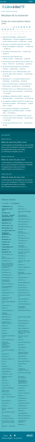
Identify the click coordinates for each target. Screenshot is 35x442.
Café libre (22, 243)
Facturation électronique (22, 377)
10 (18, 27)
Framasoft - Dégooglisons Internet (24, 273)
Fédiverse (5, 354)
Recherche (22, 209)
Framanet (21, 390)
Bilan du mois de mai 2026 (13, 177)
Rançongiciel (6, 400)
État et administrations (8, 257)
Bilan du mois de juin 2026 (13, 160)
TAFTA (21, 340)
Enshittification (23, 323)
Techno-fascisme (24, 393)
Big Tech (21, 235)
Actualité (21, 388)
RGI (4, 364)
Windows (21, 395)
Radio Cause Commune (6, 391)
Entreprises (6, 270)
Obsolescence (7, 394)
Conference (6, 261)
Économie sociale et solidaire (24, 252)
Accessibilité (23, 224)
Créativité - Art (7, 374)
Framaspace (22, 347)
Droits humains (23, 321)
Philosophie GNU (8, 293)
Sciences (21, 258)
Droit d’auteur (7, 254)
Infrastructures (23, 292)
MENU (31, 1)
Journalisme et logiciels (22, 421)
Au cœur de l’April (24, 342)
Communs (22, 285)
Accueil (2, 11)
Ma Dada (21, 345)
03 (8, 29)
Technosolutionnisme (8, 412)
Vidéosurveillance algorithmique (23, 353)
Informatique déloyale (8, 302)
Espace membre (23, 328)
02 (10, 29)
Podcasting (6, 416)
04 (5, 29)
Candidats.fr (22, 405)
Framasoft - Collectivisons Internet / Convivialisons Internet (6, 344)
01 (13, 29)
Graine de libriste (24, 418)
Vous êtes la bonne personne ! (12, 51)
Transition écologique (24, 212)
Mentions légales (7, 438)
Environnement (24, 238)
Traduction (22, 400)
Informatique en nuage (7, 298)
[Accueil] (13, 6)
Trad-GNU (6, 385)
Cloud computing (8, 339)
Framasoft (22, 326)
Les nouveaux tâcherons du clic (12, 123)
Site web (5, 383)
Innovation (6, 272)
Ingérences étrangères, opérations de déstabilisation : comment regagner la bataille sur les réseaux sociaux (17, 39)
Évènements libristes (24, 295)
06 (30, 27)
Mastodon (6, 328)
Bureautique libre (24, 361)
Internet (21, 229)
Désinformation (24, 221)
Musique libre (23, 277)
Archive (5, 326)
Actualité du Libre (8, 418)
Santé (4, 331)
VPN (20, 366)
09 (21, 27)
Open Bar (22, 270)
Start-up (21, 350)
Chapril (21, 264)
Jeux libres (6, 356)
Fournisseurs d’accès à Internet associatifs (8, 422)
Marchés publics (24, 249)
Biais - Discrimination (8, 397)
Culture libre (23, 287)
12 (14, 27)
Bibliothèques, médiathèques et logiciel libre (23, 382)
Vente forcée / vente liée (24, 261)
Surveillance (23, 240)
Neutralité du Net (24, 219)
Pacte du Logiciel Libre (23, 336)
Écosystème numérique (22, 307)
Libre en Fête (23, 301)
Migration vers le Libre (7, 377)
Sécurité (5, 405)
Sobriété (5, 366)
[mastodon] (14, 435)
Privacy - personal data (7, 408)
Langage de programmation (23, 369)
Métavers (21, 410)
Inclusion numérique (8, 350)
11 (16, 27)
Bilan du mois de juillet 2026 (14, 142)
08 (24, 27)
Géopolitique (6, 371)
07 (27, 27)
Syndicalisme (23, 398)
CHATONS (6, 290)
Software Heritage (8, 388)
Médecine (21, 424)
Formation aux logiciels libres (7, 322)
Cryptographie (23, 413)
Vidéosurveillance (8, 359)
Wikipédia (22, 256)
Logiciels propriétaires (7, 313)
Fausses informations (24, 317)
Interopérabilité (8, 310)
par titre (6, 203)
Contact (5, 436)
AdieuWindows (7, 369)
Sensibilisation (7, 277)
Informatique (7, 275)
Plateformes (22, 364)
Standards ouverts (24, 226)
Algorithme (6, 317)
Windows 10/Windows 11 (8, 336)
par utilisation (15, 203)
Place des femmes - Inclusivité (8, 287)
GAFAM (5, 295)
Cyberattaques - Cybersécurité (23, 215)
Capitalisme (22, 356)
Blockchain (6, 403)
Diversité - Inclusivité (8, 426)
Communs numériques (23, 246)
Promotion (6, 305)
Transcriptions (23, 385)
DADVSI (5, 380)
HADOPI (21, 280)
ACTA (4, 361)
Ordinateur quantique (24, 373)
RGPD (5, 308)
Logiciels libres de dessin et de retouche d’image (24, 332)
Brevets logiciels (24, 282)
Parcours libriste (24, 267)
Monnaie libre (23, 359)
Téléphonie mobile (24, 310)
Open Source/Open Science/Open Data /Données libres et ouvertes (7, 265)
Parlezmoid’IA (23, 290)
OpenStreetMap (23, 299)
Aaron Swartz (23, 408)
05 (2, 29)
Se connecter (18, 438)
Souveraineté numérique (6, 280)
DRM (20, 206)
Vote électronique (24, 304)
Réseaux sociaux (8, 284)
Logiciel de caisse (24, 403)
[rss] (10, 435)
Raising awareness (24, 415)
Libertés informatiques (23, 232)
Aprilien (5, 333)
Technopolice (7, 319)
